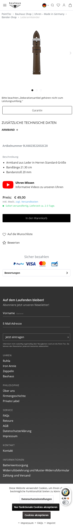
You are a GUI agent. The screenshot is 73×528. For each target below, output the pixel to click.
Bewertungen (12, 272)
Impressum (10, 436)
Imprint (50, 523)
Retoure (8, 421)
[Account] (64, 5)
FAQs (6, 415)
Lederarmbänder (30, 17)
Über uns (9, 391)
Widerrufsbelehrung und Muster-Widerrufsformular (36, 470)
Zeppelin (8, 371)
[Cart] (70, 5)
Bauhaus (8, 376)
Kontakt (8, 451)
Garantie (37, 110)
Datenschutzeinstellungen (36, 499)
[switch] (65, 502)
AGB (5, 426)
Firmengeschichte (14, 396)
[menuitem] (5, 5)
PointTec (7, 14)
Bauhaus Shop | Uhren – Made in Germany (40, 14)
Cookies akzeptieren (37, 515)
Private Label (11, 401)
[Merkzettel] (58, 5)
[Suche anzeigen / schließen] (52, 5)
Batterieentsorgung (15, 465)
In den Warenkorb (36, 218)
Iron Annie (9, 366)
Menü (5, 5)
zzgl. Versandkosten (27, 201)
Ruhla (6, 361)
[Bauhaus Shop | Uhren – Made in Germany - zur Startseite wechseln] (15, 5)
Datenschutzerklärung (17, 431)
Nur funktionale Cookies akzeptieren (35, 507)
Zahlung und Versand (16, 475)
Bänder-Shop (9, 17)
